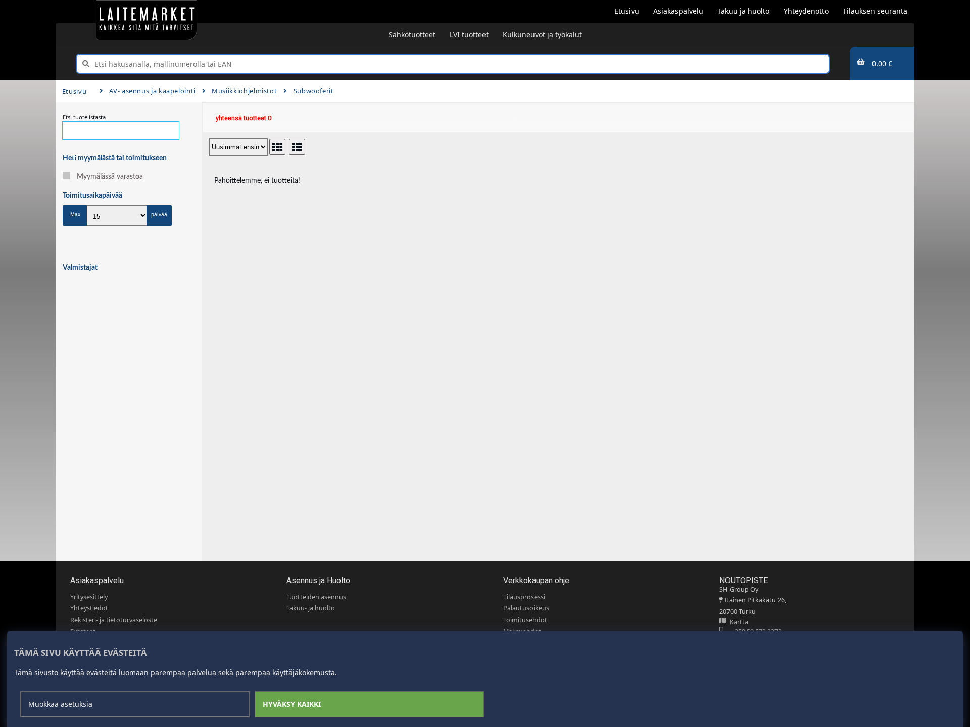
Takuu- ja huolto (310, 608)
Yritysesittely (89, 597)
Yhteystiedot (89, 608)
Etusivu (74, 91)
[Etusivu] (146, 20)
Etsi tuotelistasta (84, 117)
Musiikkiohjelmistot (244, 90)
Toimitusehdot (525, 620)
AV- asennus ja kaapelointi (152, 90)
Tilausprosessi (524, 597)
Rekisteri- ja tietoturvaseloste (113, 620)
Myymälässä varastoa (110, 176)
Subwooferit (313, 90)
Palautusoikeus (526, 608)
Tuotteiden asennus (316, 597)
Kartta (737, 622)
